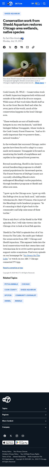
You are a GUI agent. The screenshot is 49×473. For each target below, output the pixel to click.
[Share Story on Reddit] (16, 47)
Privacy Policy (6, 451)
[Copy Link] (33, 47)
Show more (39, 83)
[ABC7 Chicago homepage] (10, 4)
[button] (3, 3)
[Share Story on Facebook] (4, 47)
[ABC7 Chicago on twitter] (10, 435)
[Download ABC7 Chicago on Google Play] (22, 443)
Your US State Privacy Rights (29, 454)
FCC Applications (8, 459)
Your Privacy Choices (20, 451)
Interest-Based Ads (19, 456)
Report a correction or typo (13, 268)
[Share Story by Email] (27, 47)
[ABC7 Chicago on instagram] (16, 435)
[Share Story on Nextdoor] (21, 47)
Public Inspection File (35, 456)
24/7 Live (18, 3)
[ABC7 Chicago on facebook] (4, 435)
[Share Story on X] (10, 47)
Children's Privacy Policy (10, 454)
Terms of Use (6, 456)
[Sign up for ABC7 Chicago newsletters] (22, 435)
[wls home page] (6, 399)
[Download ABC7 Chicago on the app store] (8, 443)
